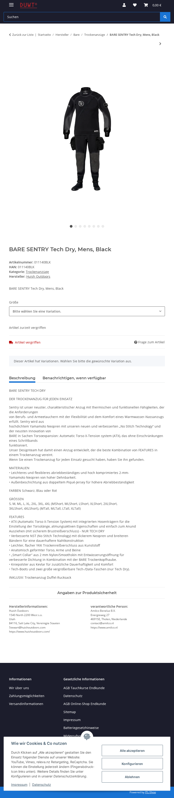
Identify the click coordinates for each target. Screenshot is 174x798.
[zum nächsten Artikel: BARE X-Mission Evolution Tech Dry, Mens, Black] (160, 43)
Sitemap (69, 712)
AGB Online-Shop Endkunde (84, 704)
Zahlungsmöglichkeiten (26, 696)
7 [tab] (98, 226)
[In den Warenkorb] (12, 58)
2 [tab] (75, 226)
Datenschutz (41, 784)
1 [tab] (71, 226)
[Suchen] (165, 17)
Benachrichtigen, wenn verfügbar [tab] (74, 378)
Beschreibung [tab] (22, 378)
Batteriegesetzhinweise (81, 728)
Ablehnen (132, 777)
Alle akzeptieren (132, 751)
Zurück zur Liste (23, 35)
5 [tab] (89, 226)
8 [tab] (103, 226)
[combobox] (87, 311)
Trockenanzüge (37, 272)
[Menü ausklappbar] (11, 3)
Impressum (19, 784)
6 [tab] (93, 226)
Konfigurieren (132, 764)
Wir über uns (19, 688)
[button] (124, 5)
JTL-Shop (150, 792)
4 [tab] (84, 226)
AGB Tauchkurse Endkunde (84, 688)
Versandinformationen (26, 704)
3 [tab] (80, 226)
